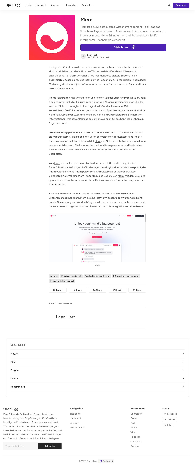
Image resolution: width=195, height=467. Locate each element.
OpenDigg (92, 461)
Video (133, 432)
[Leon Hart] (83, 56)
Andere (54, 276)
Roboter (135, 436)
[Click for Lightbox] (97, 237)
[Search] (169, 5)
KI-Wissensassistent (71, 276)
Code (133, 418)
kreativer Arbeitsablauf (62, 281)
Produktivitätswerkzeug (97, 276)
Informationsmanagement (126, 276)
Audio (133, 427)
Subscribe (181, 5)
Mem (67, 71)
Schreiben (136, 413)
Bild (132, 422)
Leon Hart (92, 55)
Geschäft (135, 441)
